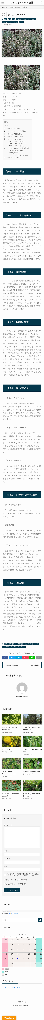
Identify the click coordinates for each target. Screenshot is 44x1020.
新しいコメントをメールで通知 (16, 880)
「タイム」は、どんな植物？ (16, 131)
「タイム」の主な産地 (14, 134)
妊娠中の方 (15, 153)
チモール (15, 22)
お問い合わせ (22, 1001)
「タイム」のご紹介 (13, 128)
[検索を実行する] (40, 920)
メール (7, 859)
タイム (21, 22)
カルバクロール (6, 22)
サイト (6, 866)
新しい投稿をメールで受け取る (16, 884)
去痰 (13, 19)
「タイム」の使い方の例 (14, 139)
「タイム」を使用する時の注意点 (17, 148)
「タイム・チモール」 (18, 146)
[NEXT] (40, 934)
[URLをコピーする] (39, 657)
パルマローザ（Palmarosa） (12, 987)
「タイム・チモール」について (21, 155)
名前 (6, 851)
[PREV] (4, 934)
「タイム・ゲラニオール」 (19, 144)
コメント (8, 825)
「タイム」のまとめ (13, 157)
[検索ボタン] (41, 2)
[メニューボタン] (2, 2)
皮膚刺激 (18, 19)
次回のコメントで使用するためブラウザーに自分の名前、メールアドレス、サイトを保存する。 (23, 874)
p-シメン (33, 19)
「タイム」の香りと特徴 (14, 136)
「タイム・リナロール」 (19, 141)
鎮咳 (5, 19)
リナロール (26, 19)
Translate (15, 913)
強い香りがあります (17, 151)
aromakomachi (22, 696)
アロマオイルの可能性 (23, 3)
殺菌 (9, 19)
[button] (5, 657)
